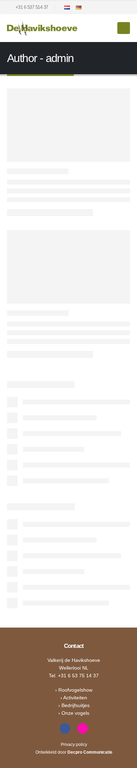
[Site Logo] (42, 28)
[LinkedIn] (125, 7)
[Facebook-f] (65, 728)
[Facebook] (101, 7)
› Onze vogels (73, 713)
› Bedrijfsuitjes (74, 705)
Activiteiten (75, 697)
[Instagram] (113, 7)
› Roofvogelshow (73, 690)
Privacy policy (74, 744)
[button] (123, 28)
